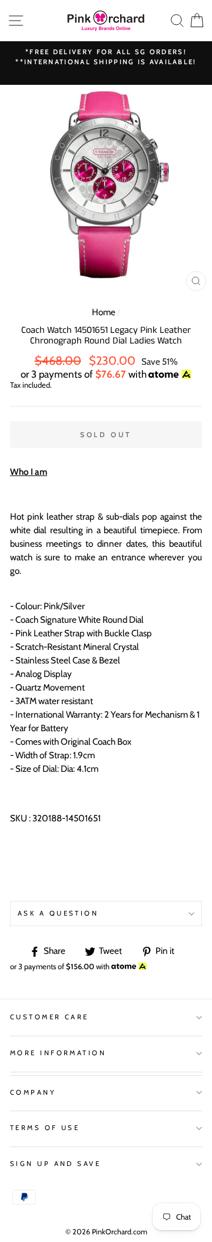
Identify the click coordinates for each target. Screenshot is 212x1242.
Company (33, 1092)
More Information (58, 1053)
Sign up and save (55, 1164)
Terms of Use (45, 1128)
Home (103, 312)
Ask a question (58, 913)
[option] (106, 57)
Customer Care (49, 1017)
